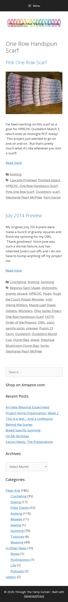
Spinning (47, 282)
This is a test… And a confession (29, 419)
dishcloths (49, 288)
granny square (17, 293)
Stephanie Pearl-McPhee (24, 197)
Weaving (17, 542)
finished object (49, 180)
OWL (41, 322)
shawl (35, 340)
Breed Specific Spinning (23, 430)
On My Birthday (17, 436)
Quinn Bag (21, 340)
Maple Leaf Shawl (42, 305)
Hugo (47, 293)
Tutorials (17, 536)
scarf (56, 191)
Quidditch (43, 191)
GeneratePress (34, 596)
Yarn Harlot (52, 197)
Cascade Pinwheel (23, 180)
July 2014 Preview (24, 215)
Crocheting (18, 282)
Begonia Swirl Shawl (25, 288)
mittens (11, 311)
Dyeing (16, 502)
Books (15, 554)
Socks (44, 345)
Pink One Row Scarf (26, 62)
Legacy (11, 577)
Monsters (25, 311)
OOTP (49, 317)
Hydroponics (20, 559)
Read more (14, 163)
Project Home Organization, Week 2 (32, 413)
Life (13, 565)
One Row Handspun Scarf (39, 186)
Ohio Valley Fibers (47, 311)
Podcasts (17, 571)
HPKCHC (12, 186)
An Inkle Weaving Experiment (27, 407)
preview (32, 328)
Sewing (16, 525)
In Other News (16, 548)
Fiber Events (20, 507)
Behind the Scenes (19, 424)
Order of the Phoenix (21, 322)
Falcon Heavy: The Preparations (29, 442)
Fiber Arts (13, 490)
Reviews (16, 519)
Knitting (16, 174)
